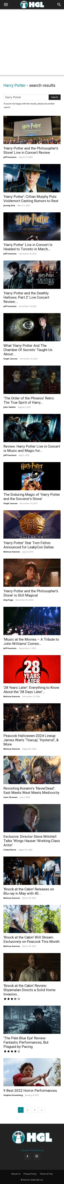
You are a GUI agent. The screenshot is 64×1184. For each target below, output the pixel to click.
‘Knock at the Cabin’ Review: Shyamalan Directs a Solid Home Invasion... (29, 990)
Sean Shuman (10, 797)
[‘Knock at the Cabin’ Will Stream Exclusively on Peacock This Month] (32, 919)
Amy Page (8, 600)
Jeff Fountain (10, 157)
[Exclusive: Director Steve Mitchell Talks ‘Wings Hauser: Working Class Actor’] (32, 818)
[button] (5, 4)
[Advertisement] (32, 43)
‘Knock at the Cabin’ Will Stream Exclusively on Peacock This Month (31, 939)
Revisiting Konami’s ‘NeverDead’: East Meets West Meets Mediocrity (31, 790)
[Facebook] (27, 1156)
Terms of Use (46, 1173)
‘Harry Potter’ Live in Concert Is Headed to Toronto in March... (27, 247)
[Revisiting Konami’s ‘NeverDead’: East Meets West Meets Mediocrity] (32, 770)
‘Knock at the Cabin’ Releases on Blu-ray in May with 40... (28, 891)
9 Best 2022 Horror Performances (30, 1091)
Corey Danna (9, 849)
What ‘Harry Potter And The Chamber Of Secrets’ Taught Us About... (27, 350)
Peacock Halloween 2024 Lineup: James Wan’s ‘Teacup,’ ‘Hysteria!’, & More (31, 740)
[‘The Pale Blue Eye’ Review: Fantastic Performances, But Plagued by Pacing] (32, 1020)
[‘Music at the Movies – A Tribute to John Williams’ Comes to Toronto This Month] (32, 621)
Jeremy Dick (9, 205)
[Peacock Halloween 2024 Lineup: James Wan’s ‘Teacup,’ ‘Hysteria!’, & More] (32, 717)
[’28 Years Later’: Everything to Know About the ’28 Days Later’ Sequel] (32, 669)
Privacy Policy (30, 1173)
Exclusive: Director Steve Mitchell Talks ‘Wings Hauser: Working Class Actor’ (31, 840)
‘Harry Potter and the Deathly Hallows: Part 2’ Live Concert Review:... (26, 297)
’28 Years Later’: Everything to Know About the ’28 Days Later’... (31, 690)
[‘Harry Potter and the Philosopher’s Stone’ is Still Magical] (32, 573)
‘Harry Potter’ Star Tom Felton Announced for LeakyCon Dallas (28, 545)
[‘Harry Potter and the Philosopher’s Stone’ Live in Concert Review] (32, 130)
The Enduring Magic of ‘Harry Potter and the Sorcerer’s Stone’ (31, 496)
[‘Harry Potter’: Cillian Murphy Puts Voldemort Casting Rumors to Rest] (32, 178)
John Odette (9, 407)
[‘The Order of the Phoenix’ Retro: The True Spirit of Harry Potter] (32, 380)
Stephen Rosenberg (13, 1095)
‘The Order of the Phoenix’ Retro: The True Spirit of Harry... (28, 400)
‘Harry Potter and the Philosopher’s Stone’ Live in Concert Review (30, 150)
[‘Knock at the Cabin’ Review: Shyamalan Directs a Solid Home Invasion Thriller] (32, 967)
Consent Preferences (32, 1150)
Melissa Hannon (11, 551)
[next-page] (42, 1110)
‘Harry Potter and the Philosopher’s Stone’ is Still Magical (30, 593)
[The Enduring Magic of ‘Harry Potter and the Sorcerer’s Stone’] (32, 476)
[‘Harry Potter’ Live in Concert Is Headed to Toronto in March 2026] (32, 226)
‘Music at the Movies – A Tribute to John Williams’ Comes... (31, 641)
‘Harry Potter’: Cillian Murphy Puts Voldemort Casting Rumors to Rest (30, 199)
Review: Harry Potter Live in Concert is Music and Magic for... (31, 448)
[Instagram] (36, 1156)
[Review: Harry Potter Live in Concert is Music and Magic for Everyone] (32, 428)
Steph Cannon (10, 358)
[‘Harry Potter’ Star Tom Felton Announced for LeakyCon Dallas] (32, 524)
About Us (15, 1173)
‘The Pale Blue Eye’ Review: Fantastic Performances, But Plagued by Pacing (25, 1042)
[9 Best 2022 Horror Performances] (32, 1072)
